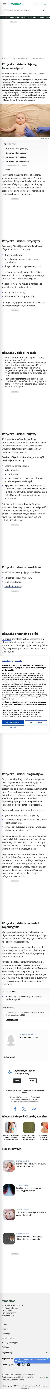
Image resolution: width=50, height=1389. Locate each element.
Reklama (5, 1347)
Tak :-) (17, 1080)
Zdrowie (12, 58)
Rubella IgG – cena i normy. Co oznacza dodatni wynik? (23, 998)
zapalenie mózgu (12, 586)
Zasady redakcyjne (10, 1342)
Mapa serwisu (8, 1338)
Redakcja (6, 1334)
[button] (4, 3)
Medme (4, 58)
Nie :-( (32, 1080)
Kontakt (5, 1329)
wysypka (8, 485)
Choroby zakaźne (23, 58)
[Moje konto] (45, 4)
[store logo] (14, 3)
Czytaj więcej (12, 1019)
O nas (4, 1325)
